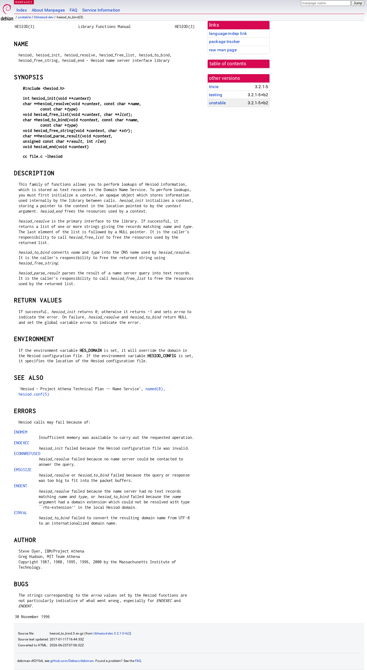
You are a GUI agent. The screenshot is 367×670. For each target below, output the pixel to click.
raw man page (223, 49)
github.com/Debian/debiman (72, 661)
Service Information (101, 10)
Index (21, 10)
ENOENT (20, 485)
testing (215, 94)
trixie (213, 86)
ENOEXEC (21, 442)
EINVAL (20, 512)
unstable (24, 17)
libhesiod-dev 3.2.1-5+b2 (111, 633)
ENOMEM (20, 432)
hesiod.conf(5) (34, 394)
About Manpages (48, 10)
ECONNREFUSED (27, 453)
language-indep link (228, 33)
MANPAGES (24, 2)
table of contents (228, 63)
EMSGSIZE (22, 469)
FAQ (73, 10)
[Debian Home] (7, 11)
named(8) (154, 388)
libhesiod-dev (43, 17)
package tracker (224, 41)
